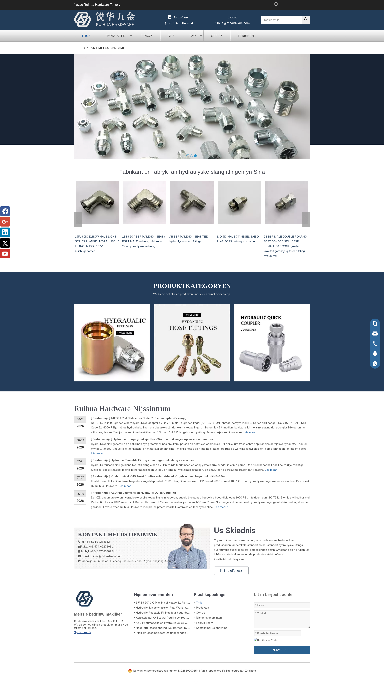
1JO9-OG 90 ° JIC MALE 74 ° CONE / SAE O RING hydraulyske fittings (285, 241)
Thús (86, 35)
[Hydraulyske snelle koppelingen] (272, 342)
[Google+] (5, 222)
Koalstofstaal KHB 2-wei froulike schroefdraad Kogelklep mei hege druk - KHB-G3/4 (168, 476)
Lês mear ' (250, 432)
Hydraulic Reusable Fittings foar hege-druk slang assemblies (152, 460)
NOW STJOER (282, 650)
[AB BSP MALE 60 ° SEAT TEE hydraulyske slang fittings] (144, 202)
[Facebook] (5, 211)
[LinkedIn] (5, 232)
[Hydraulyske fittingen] (112, 342)
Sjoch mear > (82, 632)
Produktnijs (100, 460)
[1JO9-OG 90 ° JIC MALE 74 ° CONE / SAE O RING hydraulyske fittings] (286, 202)
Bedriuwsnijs (101, 439)
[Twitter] (5, 243)
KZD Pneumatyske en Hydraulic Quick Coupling (143, 492)
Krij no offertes (230, 570)
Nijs (171, 35)
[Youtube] (5, 253)
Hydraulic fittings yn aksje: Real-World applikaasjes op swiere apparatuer (163, 439)
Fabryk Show (204, 622)
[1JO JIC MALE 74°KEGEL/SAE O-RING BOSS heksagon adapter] (192, 202)
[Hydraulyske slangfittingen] (192, 342)
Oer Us (217, 35)
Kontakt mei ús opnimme (103, 48)
